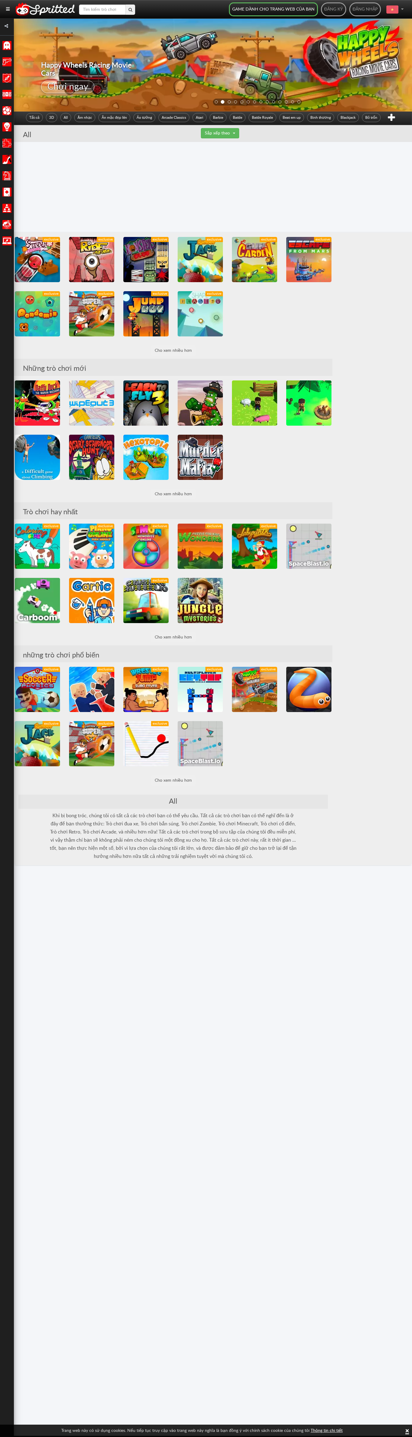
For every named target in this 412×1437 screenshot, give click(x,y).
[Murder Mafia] (200, 457)
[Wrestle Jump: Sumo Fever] (146, 689)
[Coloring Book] (37, 546)
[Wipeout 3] (91, 403)
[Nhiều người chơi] (6, 208)
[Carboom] (37, 600)
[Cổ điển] (6, 45)
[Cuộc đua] (6, 94)
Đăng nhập (365, 9)
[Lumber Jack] (200, 259)
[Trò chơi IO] (6, 241)
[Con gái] (6, 159)
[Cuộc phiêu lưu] (6, 78)
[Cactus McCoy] (200, 403)
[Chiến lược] (6, 127)
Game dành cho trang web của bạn (273, 9)
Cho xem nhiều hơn (173, 350)
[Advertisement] (213, 187)
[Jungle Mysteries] (200, 600)
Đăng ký (333, 9)
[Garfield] (91, 457)
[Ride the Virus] (91, 259)
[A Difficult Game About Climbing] (37, 457)
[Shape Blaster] (200, 313)
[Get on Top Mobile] (200, 689)
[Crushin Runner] (146, 600)
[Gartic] (91, 600)
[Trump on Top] (91, 689)
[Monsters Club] (146, 259)
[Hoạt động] (6, 62)
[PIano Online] (91, 546)
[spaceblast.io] (308, 546)
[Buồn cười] (6, 225)
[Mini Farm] (254, 403)
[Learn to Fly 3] (146, 403)
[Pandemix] (37, 313)
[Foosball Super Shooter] (91, 313)
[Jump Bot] (146, 313)
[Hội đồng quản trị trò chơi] (6, 176)
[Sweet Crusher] (37, 259)
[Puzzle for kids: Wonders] (200, 546)
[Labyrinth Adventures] (254, 546)
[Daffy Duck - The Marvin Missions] (37, 403)
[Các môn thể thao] (6, 111)
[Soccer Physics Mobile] (37, 689)
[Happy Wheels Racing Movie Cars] (254, 689)
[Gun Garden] (254, 259)
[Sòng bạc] (6, 192)
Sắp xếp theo (217, 133)
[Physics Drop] (146, 743)
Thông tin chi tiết (327, 1431)
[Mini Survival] (308, 403)
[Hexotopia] (146, 457)
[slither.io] (308, 689)
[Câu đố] (6, 143)
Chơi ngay (67, 86)
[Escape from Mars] (308, 259)
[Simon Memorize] (146, 546)
